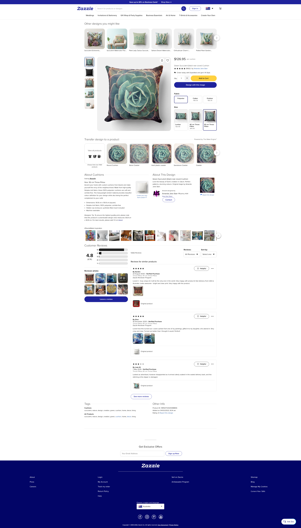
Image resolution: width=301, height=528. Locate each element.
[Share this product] (162, 60)
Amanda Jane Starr (201, 69)
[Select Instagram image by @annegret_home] (185, 235)
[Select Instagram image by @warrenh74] (197, 235)
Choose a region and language (148, 503)
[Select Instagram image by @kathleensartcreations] (90, 235)
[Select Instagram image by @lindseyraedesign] (150, 235)
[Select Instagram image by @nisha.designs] (102, 235)
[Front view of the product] (134, 94)
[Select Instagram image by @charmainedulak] (161, 235)
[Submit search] (183, 8)
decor (129, 417)
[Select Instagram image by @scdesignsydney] (114, 235)
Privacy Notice (173, 525)
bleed (120, 220)
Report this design (207, 195)
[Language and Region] (210, 8)
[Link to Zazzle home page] (86, 8)
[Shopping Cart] (220, 8)
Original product (146, 304)
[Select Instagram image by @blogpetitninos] (173, 235)
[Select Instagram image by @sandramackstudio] (138, 235)
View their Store (167, 196)
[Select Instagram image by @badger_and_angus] (126, 235)
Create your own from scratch (142, 196)
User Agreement (163, 525)
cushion (118, 417)
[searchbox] (140, 8)
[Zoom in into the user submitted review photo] (89, 278)
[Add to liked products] (167, 60)
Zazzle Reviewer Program (142, 278)
